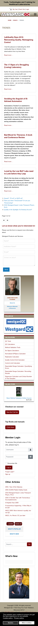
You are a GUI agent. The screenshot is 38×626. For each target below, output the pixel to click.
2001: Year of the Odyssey (13, 487)
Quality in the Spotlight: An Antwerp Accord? (18, 209)
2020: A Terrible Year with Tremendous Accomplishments (17, 499)
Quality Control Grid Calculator (15, 360)
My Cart (15, 9)
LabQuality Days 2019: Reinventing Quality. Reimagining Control (18, 40)
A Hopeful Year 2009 (11, 502)
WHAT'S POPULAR (14, 529)
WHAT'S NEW (14, 534)
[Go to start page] (4, 220)
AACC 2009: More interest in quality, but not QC (18, 511)
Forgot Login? (9, 471)
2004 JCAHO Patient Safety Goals (16, 490)
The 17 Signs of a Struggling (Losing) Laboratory (16, 65)
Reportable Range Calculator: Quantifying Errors (18, 367)
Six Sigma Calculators (12, 350)
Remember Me (12, 463)
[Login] (10, 524)
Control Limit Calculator (12, 363)
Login (27, 9)
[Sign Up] (18, 524)
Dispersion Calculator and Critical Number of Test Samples (18, 377)
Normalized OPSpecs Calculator (15, 353)
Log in (9, 467)
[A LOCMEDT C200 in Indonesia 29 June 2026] (19, 563)
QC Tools (8, 341)
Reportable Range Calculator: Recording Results (18, 372)
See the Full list (12, 412)
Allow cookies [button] (27, 623)
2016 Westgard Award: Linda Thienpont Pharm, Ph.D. (18, 494)
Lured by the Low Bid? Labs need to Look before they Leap (18, 172)
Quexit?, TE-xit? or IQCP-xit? (13, 198)
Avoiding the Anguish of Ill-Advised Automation (16, 99)
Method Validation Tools (12, 347)
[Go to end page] (7, 220)
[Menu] (35, 14)
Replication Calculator (12, 357)
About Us (12, 303)
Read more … (8, 55)
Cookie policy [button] (8, 618)
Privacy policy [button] (19, 618)
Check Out (21, 9)
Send (6, 269)
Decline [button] (10, 623)
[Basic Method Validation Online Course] (19, 391)
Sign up (7, 474)
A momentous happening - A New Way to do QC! (18, 506)
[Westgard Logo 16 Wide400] (16, 14)
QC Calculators (10, 344)
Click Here (10, 427)
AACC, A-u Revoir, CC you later (15, 515)
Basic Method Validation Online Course (19, 398)
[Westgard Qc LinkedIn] (19, 329)
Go (29, 544)
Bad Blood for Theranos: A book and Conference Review (18, 136)
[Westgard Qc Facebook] (19, 321)
